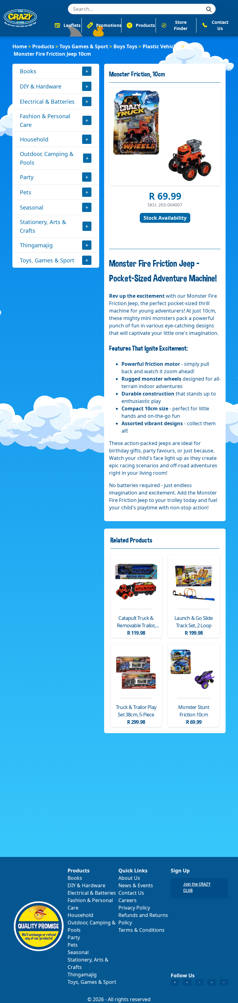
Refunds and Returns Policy (143, 919)
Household (34, 139)
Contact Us (131, 892)
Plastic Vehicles (161, 46)
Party (26, 177)
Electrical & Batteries (47, 101)
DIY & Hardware (40, 86)
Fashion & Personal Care (45, 120)
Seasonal (31, 207)
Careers (127, 900)
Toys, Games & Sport (47, 260)
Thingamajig (36, 245)
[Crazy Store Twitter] (187, 982)
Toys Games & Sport (84, 46)
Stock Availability (165, 217)
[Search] (209, 9)
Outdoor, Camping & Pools (46, 158)
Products (43, 46)
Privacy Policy (134, 907)
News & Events (135, 885)
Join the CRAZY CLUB (196, 888)
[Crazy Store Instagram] (199, 982)
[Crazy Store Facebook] (175, 982)
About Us (129, 878)
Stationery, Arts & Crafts (43, 226)
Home (19, 46)
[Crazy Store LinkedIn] (211, 982)
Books (28, 71)
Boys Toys (125, 46)
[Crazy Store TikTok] (224, 982)
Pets (25, 192)
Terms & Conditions (141, 930)
